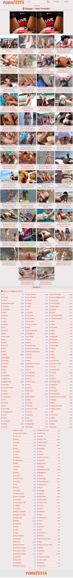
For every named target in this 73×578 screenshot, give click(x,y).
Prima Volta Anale (25, 503)
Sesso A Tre (49, 439)
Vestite (49, 548)
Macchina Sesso (61, 382)
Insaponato (61, 336)
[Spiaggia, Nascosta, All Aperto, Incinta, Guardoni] (9, 215)
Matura (31, 51)
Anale (43, 108)
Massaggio (61, 391)
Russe (25, 533)
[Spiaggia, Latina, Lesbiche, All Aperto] (45, 118)
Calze (13, 370)
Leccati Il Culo (61, 370)
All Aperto (43, 52)
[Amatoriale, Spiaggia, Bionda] (45, 196)
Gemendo (37, 421)
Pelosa (25, 472)
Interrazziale (61, 345)
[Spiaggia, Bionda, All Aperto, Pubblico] (64, 157)
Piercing (25, 481)
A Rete (13, 300)
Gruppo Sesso (60, 245)
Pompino (31, 72)
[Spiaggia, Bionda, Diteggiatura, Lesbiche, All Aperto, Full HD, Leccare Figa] (9, 118)
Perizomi (25, 475)
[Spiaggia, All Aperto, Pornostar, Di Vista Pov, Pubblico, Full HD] (64, 118)
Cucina (37, 306)
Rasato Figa (50, 226)
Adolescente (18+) (13, 303)
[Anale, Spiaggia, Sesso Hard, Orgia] (45, 234)
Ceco (13, 400)
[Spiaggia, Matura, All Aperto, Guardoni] (45, 41)
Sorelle (49, 454)
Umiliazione (49, 533)
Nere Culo (25, 436)
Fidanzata (37, 391)
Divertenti (37, 336)
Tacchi (49, 487)
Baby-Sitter (13, 336)
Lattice (61, 357)
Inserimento (61, 342)
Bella (13, 348)
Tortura (49, 509)
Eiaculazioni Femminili (37, 364)
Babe (4, 147)
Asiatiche (13, 324)
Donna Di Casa (37, 345)
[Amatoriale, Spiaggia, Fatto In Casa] (64, 215)
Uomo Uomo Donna (49, 539)
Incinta (13, 226)
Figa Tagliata (37, 397)
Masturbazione (61, 394)
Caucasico (13, 394)
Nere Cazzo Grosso (25, 433)
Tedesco (49, 493)
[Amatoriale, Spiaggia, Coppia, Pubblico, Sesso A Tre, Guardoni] (9, 157)
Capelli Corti (13, 379)
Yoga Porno (49, 566)
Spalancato (49, 463)
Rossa (25, 530)
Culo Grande (37, 318)
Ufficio (49, 530)
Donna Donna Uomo (37, 348)
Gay (37, 418)
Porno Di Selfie (25, 493)
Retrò (25, 527)
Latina (49, 128)
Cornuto (13, 427)
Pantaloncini (25, 460)
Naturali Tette (24, 149)
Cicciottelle (13, 409)
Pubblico (12, 168)
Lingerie (61, 379)
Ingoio (61, 333)
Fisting (37, 400)
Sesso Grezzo (49, 442)
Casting (13, 391)
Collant (13, 418)
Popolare (56, 1)
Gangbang (37, 415)
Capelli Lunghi (13, 382)
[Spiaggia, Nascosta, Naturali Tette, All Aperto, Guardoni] (27, 138)
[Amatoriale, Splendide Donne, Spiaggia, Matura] (45, 176)
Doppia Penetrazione (37, 351)
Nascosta (31, 147)
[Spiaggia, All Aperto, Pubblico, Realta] (27, 196)
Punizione (25, 509)
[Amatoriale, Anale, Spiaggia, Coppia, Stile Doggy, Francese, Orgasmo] (45, 138)
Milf (70, 149)
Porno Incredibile (25, 496)
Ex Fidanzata (37, 373)
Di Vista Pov (68, 130)
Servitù (49, 436)
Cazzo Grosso (13, 70)
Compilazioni (13, 421)
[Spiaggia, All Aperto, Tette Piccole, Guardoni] (64, 99)
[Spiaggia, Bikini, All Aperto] (27, 99)
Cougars (37, 300)
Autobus (13, 330)
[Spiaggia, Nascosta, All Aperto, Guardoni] (45, 157)
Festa (37, 385)
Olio (25, 445)
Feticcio (37, 388)
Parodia (25, 466)
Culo (37, 309)
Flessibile (37, 403)
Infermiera (61, 327)
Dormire (37, 354)
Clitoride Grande (13, 412)
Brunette (13, 72)
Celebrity (13, 403)
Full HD (37, 412)
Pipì (25, 484)
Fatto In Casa (64, 226)
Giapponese (37, 424)
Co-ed (13, 415)
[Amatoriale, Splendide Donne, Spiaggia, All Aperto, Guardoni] (45, 61)
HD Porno (37, 6)
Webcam (49, 563)
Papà (25, 463)
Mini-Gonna (61, 415)
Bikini (67, 70)
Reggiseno (25, 524)
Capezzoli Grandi (13, 388)
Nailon (61, 424)
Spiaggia (9, 51)
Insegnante (61, 339)
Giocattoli (37, 427)
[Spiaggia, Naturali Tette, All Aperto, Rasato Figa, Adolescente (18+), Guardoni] (64, 254)
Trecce (49, 521)
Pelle (25, 469)
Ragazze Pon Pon (25, 515)
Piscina (25, 487)
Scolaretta (25, 560)
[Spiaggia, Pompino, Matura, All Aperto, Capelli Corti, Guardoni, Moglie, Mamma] (45, 254)
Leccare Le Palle (61, 364)
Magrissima (61, 385)
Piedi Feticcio (25, 478)
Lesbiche (13, 130)
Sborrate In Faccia (25, 554)
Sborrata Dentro (25, 545)
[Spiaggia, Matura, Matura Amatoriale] (27, 41)
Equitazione (37, 367)
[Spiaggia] (9, 41)
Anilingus (13, 315)
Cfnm (13, 406)
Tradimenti (49, 512)
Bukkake (13, 367)
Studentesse (49, 484)
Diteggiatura (6, 130)
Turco (49, 524)
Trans (49, 515)
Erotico (37, 370)
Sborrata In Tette (25, 551)
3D (13, 294)
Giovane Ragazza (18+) (61, 297)
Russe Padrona (25, 536)
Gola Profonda (31, 244)
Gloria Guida (61, 300)
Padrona (25, 457)
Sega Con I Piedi (49, 430)
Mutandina (61, 421)
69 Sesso (13, 297)
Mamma (61, 388)
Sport (49, 475)
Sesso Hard (31, 168)
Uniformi (49, 536)
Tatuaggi (49, 490)
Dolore (37, 342)
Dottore (37, 357)
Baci (13, 339)
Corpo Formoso (37, 294)
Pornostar (60, 130)
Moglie (61, 418)
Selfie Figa (49, 433)
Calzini (13, 373)
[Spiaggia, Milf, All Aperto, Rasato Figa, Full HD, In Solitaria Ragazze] (45, 215)
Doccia (37, 339)
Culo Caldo (37, 315)
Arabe (13, 321)
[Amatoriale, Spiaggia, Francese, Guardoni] (64, 41)
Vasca (49, 542)
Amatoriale (61, 51)
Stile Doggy (68, 72)
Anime (13, 318)
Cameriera (13, 376)
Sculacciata (25, 563)
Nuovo (67, 1)
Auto (13, 327)
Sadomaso (25, 539)
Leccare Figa (61, 361)
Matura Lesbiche (61, 409)
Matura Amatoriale (28, 52)
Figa (37, 394)
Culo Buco (68, 89)
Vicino (49, 554)
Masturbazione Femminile (61, 397)
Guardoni (49, 52)
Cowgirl (31, 265)
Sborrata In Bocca (25, 548)
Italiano (61, 348)
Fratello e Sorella (37, 409)
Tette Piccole (61, 110)
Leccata (61, 367)
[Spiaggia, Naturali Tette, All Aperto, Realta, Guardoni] (9, 196)
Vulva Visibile (49, 560)
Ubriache (49, 527)
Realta (13, 207)
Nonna (25, 439)
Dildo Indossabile (37, 330)
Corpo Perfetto (37, 297)
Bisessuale (13, 357)
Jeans (61, 351)
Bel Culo (13, 345)
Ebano (37, 361)
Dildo (37, 327)
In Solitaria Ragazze (61, 318)
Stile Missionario (49, 481)
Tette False (49, 496)
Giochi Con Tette (61, 294)
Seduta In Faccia (25, 566)
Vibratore (49, 551)
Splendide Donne (24, 70)
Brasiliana (31, 263)
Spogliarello (49, 472)
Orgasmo (25, 451)
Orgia (50, 245)
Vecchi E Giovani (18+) (49, 545)
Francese (61, 52)
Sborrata (50, 91)
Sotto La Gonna (49, 457)
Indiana (61, 324)
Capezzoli (13, 385)
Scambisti (25, 557)
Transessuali (49, 518)
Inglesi (61, 330)
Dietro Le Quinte (37, 324)
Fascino (37, 379)
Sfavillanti (49, 448)
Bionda (25, 91)
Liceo (61, 376)
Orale (25, 448)
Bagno (13, 342)
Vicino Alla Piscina (49, 557)
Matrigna (61, 400)
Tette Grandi (7, 72)
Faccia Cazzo (37, 376)
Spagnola (49, 460)
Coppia (31, 91)
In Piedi (61, 312)
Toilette (49, 506)
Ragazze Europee (25, 512)
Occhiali (25, 442)
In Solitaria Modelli (61, 315)
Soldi (49, 451)
